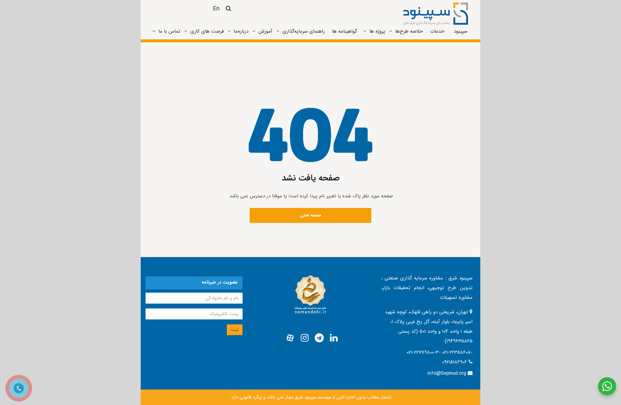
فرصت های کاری (207, 31)
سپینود (460, 31)
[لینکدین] (334, 338)
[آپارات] (290, 338)
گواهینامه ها (344, 31)
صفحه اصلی (310, 215)
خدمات (437, 31)
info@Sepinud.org (447, 373)
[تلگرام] (319, 338)
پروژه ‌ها (377, 31)
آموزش (265, 31)
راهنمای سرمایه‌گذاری (303, 31)
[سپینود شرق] (435, 13)
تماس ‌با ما (169, 31)
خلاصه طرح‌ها (409, 31)
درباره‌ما (241, 31)
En (216, 9)
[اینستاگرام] (305, 338)
